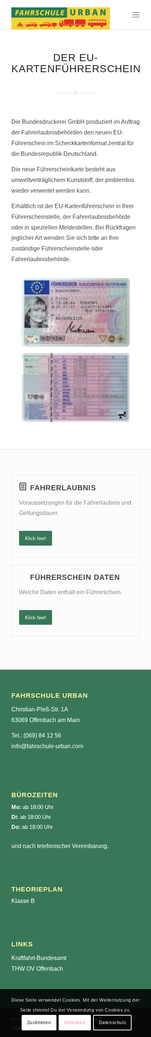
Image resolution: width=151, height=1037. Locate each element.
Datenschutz (112, 1022)
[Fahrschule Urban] (62, 14)
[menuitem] (136, 15)
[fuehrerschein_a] (75, 312)
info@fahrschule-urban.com (47, 746)
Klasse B (23, 901)
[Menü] (136, 15)
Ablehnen (74, 1022)
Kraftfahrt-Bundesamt (38, 958)
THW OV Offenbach (37, 969)
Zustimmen (39, 1022)
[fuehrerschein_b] (75, 387)
